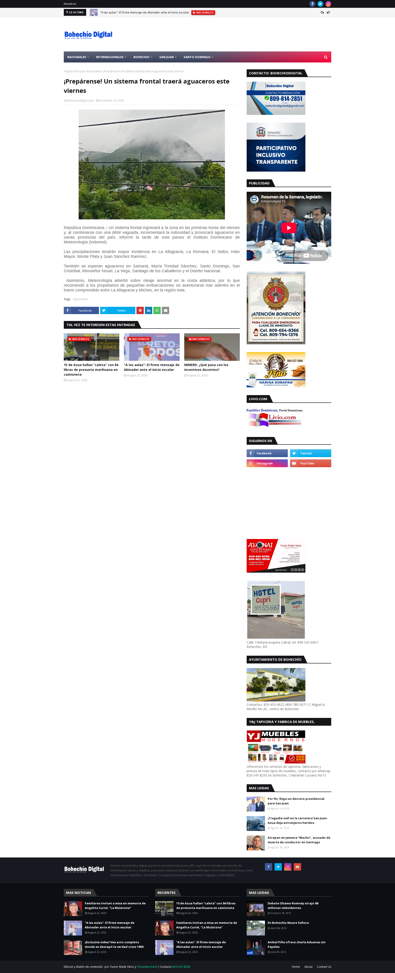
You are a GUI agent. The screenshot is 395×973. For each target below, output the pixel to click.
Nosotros (70, 4)
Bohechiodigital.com (80, 100)
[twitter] (320, 4)
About (308, 967)
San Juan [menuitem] (166, 57)
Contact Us (324, 967)
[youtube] (310, 463)
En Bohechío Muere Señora (288, 923)
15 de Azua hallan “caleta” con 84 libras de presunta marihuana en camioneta (91, 370)
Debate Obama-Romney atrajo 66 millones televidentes (293, 905)
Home (296, 967)
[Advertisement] (248, 34)
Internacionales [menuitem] (110, 57)
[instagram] (328, 4)
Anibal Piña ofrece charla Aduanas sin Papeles (297, 944)
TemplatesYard (147, 967)
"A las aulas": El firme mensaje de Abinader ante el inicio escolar (144, 12)
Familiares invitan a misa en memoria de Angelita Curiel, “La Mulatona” (115, 905)
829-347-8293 (181, 967)
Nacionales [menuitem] (76, 57)
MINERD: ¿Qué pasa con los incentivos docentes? (206, 367)
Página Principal (74, 71)
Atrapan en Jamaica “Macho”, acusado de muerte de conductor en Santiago (299, 840)
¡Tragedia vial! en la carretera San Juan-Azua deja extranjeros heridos (298, 820)
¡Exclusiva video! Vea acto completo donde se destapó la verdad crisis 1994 (114, 944)
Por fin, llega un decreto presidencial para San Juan (296, 801)
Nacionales (94, 71)
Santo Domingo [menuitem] (197, 57)
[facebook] (312, 4)
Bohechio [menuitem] (141, 57)
